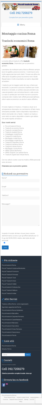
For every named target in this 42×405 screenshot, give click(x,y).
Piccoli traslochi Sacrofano (10, 326)
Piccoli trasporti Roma (9, 397)
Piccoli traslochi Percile (9, 335)
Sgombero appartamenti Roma (11, 307)
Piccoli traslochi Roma (9, 265)
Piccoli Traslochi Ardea (9, 293)
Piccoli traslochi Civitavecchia (11, 287)
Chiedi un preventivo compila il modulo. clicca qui (17, 373)
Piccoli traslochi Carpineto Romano (13, 316)
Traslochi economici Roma (18, 40)
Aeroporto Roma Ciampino (16, 399)
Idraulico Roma (6, 349)
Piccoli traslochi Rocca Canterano (12, 310)
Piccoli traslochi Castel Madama (12, 319)
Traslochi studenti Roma (23, 397)
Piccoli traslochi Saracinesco (11, 332)
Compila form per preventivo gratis (21, 17)
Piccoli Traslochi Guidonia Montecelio (13, 268)
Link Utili (32, 399)
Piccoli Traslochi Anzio (9, 281)
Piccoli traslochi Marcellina (10, 313)
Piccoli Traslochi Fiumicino (10, 271)
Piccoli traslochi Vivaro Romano (12, 329)
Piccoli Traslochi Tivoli (9, 278)
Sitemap (26, 399)
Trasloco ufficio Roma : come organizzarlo (15, 304)
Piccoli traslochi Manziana (10, 323)
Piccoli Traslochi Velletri (9, 284)
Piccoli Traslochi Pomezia (10, 274)
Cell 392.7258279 (21, 13)
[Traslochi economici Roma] (21, 45)
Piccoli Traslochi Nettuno (9, 290)
